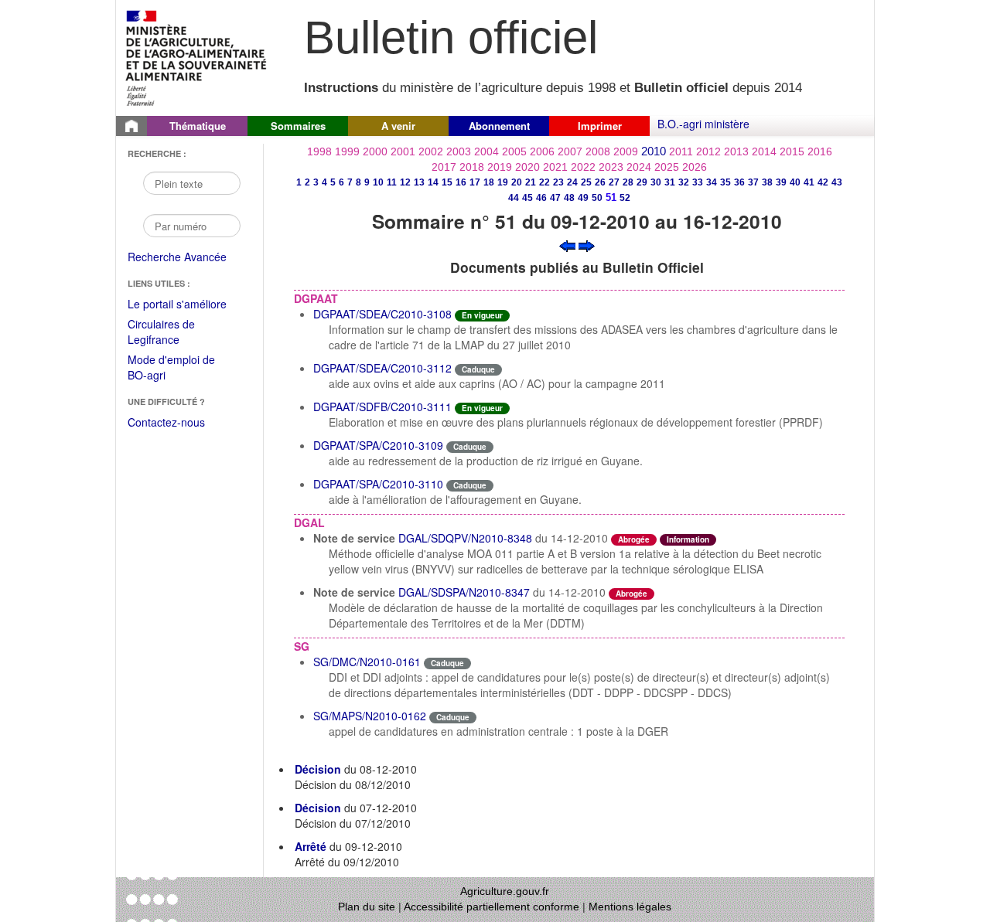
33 (697, 182)
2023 (611, 167)
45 (527, 197)
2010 (653, 151)
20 (516, 182)
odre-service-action (704, 592)
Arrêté (310, 846)
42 (823, 182)
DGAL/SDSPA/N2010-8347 (464, 592)
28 (628, 182)
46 (541, 197)
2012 (708, 151)
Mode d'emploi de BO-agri (171, 368)
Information (688, 539)
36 (739, 182)
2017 (444, 167)
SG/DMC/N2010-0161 (367, 661)
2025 (666, 167)
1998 (319, 151)
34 (711, 182)
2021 (555, 167)
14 (433, 182)
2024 (638, 167)
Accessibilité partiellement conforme (491, 906)
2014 (764, 151)
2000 (375, 151)
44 (513, 197)
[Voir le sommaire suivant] (587, 244)
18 (488, 182)
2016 (819, 151)
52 (625, 197)
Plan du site (366, 906)
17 (474, 182)
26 (600, 182)
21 (530, 182)
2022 (583, 167)
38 (767, 182)
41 (809, 182)
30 (655, 182)
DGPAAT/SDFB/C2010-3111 (382, 406)
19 (502, 182)
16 (461, 182)
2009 (625, 151)
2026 (694, 167)
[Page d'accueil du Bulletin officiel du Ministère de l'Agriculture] (131, 126)
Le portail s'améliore (188, 304)
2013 (736, 151)
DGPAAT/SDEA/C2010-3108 (382, 314)
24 (572, 182)
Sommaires (298, 125)
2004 (486, 151)
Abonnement (499, 125)
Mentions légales (630, 906)
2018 (471, 167)
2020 (527, 167)
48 (569, 197)
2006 (542, 151)
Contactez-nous (166, 422)
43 (836, 182)
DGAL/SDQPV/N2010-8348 (465, 538)
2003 (458, 151)
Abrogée (634, 539)
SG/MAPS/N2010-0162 (369, 715)
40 (795, 182)
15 (447, 182)
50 (597, 197)
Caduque (478, 369)
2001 (403, 151)
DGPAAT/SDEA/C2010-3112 (382, 368)
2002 (430, 151)
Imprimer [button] (600, 125)
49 (583, 197)
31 (669, 182)
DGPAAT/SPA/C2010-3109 (378, 445)
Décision (318, 769)
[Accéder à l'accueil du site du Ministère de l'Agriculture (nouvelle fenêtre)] (197, 56)
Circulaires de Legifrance (174, 332)
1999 (347, 151)
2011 (681, 151)
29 (642, 182)
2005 (514, 151)
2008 (597, 151)
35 (725, 182)
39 (781, 182)
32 (683, 182)
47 (555, 197)
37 (753, 182)
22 (544, 182)
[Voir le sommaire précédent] (567, 244)
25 (586, 182)
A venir (398, 125)
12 (405, 182)
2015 (792, 151)
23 (558, 182)
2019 (499, 167)
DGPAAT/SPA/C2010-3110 (378, 484)
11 (392, 182)
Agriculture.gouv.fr (504, 891)
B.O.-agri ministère (703, 123)
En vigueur (482, 315)
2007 (570, 151)
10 (378, 182)
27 (614, 182)
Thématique (197, 125)
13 (419, 182)
